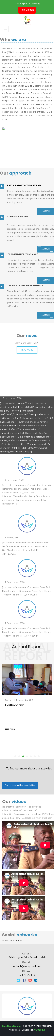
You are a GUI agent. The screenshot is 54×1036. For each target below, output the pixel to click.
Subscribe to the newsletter (20, 785)
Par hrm (9, 700)
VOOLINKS (39, 1029)
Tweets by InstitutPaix (12, 941)
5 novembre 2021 (24, 700)
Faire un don (27, 10)
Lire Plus (10, 729)
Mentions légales (11, 1026)
